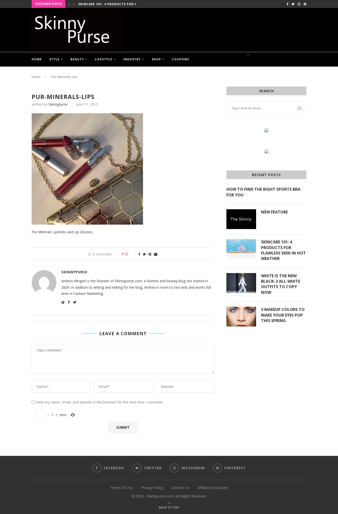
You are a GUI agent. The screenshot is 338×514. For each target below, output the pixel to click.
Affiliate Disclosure (213, 487)
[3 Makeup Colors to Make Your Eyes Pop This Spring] (241, 317)
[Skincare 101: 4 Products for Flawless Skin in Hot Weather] (241, 249)
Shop (156, 59)
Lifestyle (103, 59)
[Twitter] (292, 4)
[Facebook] (287, 4)
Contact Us (180, 487)
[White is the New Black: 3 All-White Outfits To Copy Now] (241, 283)
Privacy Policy (152, 487)
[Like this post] (130, 254)
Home (37, 59)
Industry (132, 59)
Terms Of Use (121, 487)
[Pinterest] (305, 4)
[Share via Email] (155, 254)
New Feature (274, 212)
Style (54, 59)
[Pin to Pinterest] (149, 254)
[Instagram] (299, 4)
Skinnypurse (58, 104)
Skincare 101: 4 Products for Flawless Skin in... (124, 4)
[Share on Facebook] (139, 254)
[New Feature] (241, 219)
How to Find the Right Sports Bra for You (263, 192)
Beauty (77, 59)
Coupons (180, 59)
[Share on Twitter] (144, 254)
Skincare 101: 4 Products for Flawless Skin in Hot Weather (283, 250)
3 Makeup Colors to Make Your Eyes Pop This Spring (283, 315)
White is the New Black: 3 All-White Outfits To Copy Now (280, 284)
